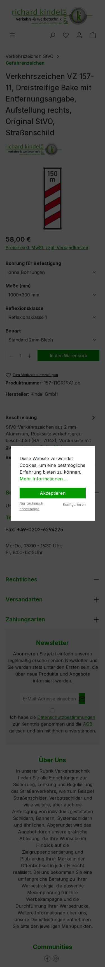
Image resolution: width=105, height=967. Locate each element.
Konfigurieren (74, 504)
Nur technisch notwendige (31, 506)
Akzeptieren (53, 493)
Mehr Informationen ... (43, 479)
